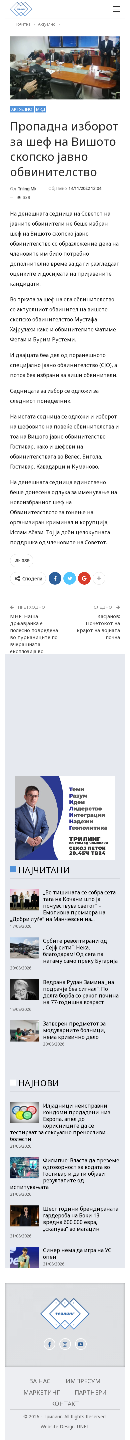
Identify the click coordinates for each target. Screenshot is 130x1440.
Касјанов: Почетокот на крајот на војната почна (98, 626)
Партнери (91, 1392)
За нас (40, 1381)
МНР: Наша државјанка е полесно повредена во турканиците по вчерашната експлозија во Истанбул (34, 637)
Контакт (65, 1404)
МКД (40, 109)
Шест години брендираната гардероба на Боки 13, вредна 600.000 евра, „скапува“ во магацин (80, 1218)
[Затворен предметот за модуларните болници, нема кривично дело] (24, 1031)
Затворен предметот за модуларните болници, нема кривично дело (74, 1030)
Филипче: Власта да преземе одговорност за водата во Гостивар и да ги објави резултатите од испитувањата (64, 1174)
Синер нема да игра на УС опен (77, 1253)
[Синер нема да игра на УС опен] (24, 1257)
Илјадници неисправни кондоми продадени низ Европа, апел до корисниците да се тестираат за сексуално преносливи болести (60, 1122)
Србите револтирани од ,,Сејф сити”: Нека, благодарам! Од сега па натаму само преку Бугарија (80, 950)
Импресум (83, 1381)
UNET (83, 1426)
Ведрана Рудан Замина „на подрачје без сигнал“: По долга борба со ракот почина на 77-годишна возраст (81, 992)
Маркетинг (41, 1392)
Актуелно (21, 109)
